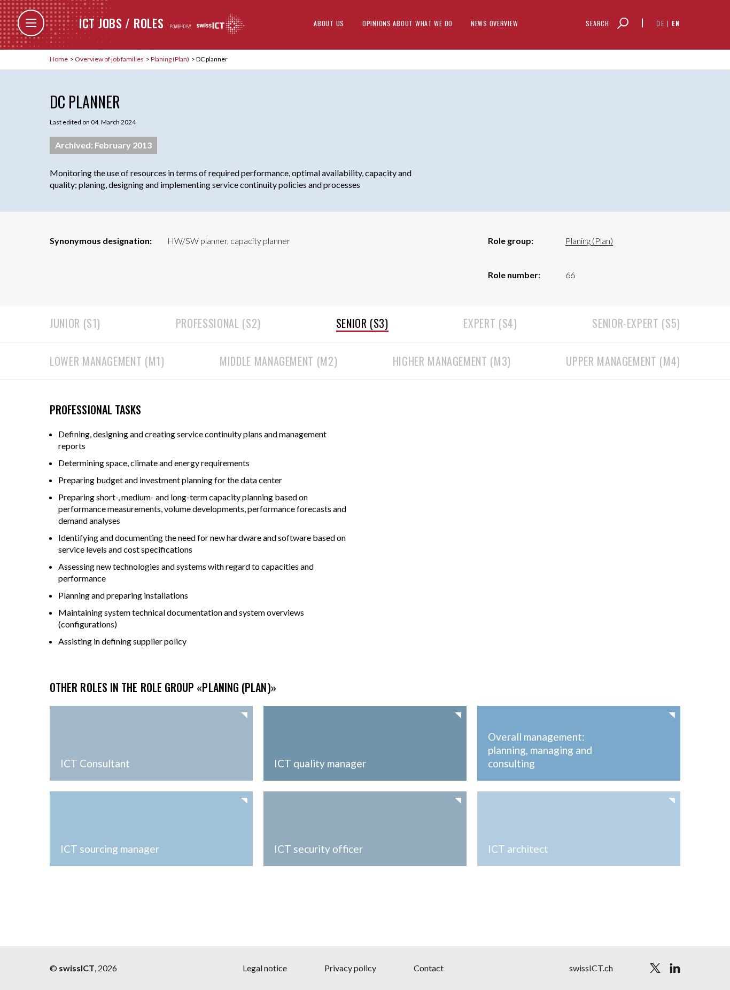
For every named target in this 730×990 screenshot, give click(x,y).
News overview (494, 23)
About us (329, 23)
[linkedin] (675, 968)
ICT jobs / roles (121, 23)
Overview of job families (110, 59)
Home (59, 59)
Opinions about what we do (407, 23)
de (660, 23)
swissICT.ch (591, 968)
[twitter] (655, 968)
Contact (429, 968)
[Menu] (31, 23)
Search (597, 23)
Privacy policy (350, 968)
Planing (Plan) (170, 59)
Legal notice (265, 968)
